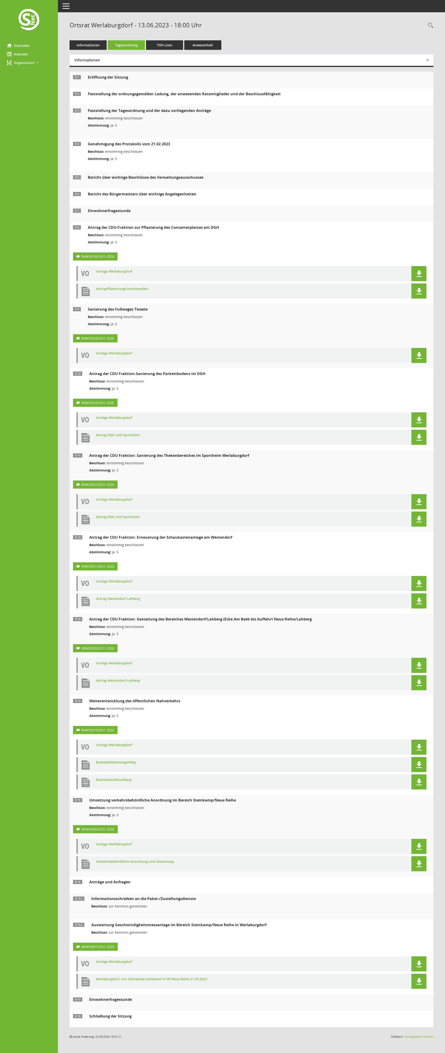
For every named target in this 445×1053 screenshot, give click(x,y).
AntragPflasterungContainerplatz (122, 289)
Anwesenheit (203, 45)
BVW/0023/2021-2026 (97, 403)
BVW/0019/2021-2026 (97, 730)
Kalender (21, 54)
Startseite (21, 45)
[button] (29, 62)
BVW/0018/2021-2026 (97, 256)
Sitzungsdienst (418, 1037)
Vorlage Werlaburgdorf (114, 272)
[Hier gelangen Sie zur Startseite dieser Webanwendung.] (29, 20)
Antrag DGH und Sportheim (118, 435)
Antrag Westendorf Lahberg (118, 599)
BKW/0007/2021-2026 (97, 947)
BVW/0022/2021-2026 (97, 484)
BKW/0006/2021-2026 (97, 829)
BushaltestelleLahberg (113, 780)
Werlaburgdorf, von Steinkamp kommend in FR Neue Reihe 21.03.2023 (151, 979)
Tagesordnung (126, 45)
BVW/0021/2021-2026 (97, 566)
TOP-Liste (164, 45)
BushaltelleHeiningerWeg (116, 762)
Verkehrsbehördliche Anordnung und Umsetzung (135, 862)
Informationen (88, 45)
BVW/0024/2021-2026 (97, 338)
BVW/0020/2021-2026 (97, 648)
